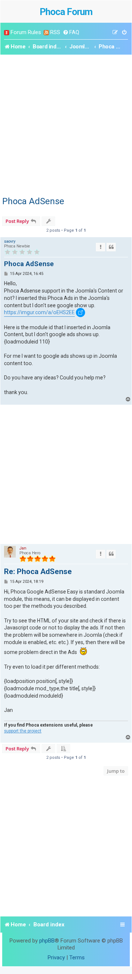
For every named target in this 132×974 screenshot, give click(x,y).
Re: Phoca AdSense (38, 571)
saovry (9, 241)
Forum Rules (26, 32)
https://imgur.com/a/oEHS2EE (39, 312)
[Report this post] (100, 247)
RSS (55, 32)
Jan (22, 548)
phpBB (47, 940)
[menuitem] (71, 32)
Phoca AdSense (33, 201)
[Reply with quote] (111, 247)
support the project (22, 731)
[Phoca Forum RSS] (46, 32)
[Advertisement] (66, 124)
